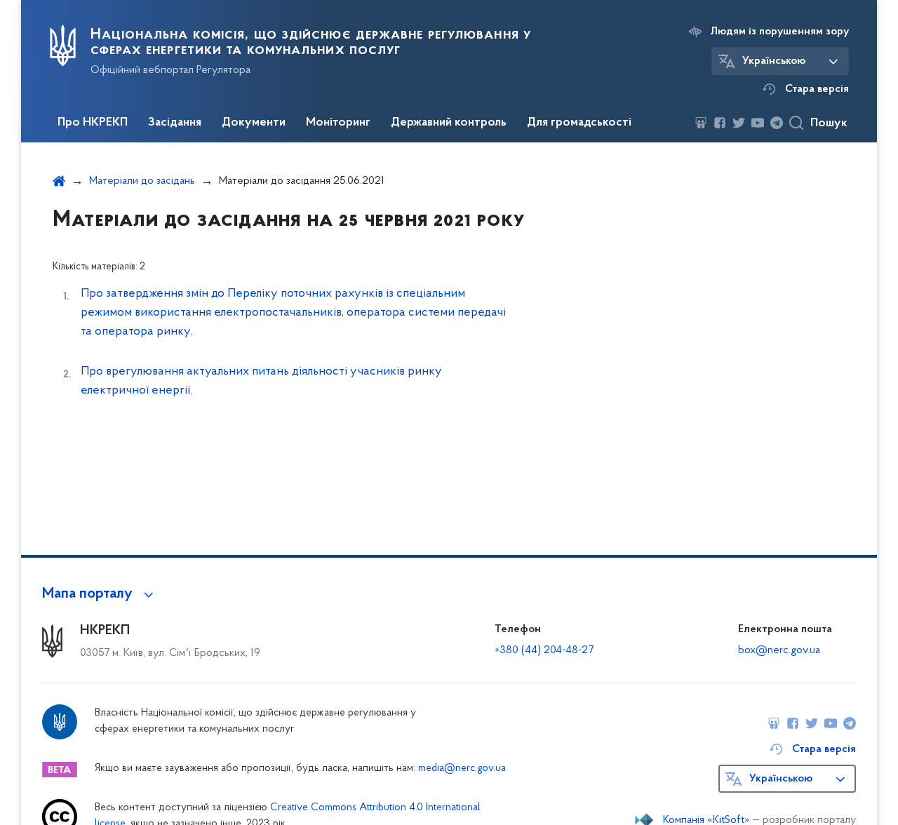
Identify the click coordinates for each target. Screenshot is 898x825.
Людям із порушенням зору (780, 31)
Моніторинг (338, 122)
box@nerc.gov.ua (779, 650)
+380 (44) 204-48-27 (544, 650)
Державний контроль (449, 122)
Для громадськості (579, 122)
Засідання (174, 122)
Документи (254, 122)
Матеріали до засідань (142, 181)
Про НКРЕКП (93, 122)
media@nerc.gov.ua (462, 768)
